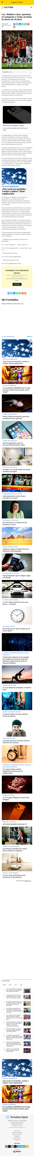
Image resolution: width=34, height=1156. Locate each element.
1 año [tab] (21, 984)
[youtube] (12, 1146)
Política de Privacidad (17, 1132)
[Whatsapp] (22, 24)
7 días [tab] (10, 984)
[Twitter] (17, 24)
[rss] (27, 1146)
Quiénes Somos (17, 1138)
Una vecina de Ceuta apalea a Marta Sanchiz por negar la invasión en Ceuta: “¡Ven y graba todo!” (14, 1017)
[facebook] (6, 1146)
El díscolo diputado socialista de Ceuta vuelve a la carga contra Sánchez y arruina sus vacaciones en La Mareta (14, 1024)
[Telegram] (25, 24)
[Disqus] (17, 906)
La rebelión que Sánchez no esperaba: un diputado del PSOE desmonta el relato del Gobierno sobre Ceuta (14, 1037)
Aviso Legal (17, 1130)
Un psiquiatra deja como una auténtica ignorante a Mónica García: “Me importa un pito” (13, 996)
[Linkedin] (20, 24)
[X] (9, 1146)
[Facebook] (14, 24)
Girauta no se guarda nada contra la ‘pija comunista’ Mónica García (12, 1050)
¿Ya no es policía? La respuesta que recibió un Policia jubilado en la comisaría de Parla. (14, 990)
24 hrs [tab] (4, 984)
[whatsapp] (24, 1146)
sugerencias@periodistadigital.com (17, 1127)
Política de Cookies (17, 1134)
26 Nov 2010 (4, 25)
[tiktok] (15, 1146)
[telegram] (21, 1146)
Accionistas (17, 1139)
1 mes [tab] (15, 984)
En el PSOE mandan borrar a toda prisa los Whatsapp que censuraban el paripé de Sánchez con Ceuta (14, 1010)
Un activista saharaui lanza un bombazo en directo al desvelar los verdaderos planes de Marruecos (14, 1003)
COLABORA (17, 284)
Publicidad (17, 1136)
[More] (14, 27)
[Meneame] (28, 24)
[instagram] (18, 1146)
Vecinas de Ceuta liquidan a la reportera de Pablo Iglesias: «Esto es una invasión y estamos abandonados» (14, 1044)
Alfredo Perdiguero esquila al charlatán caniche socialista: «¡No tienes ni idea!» (13, 1030)
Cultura (8, 7)
